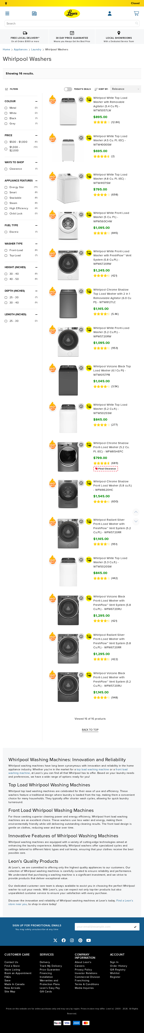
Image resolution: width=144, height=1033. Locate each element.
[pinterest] (80, 940)
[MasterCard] (86, 1023)
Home (6, 49)
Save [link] (7, 980)
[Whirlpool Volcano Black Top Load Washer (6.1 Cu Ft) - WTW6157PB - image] (68, 380)
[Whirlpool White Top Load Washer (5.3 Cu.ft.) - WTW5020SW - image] (68, 572)
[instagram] (72, 940)
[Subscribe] (135, 926)
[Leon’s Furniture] (72, 13)
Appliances (21, 49)
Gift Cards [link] (46, 992)
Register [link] (115, 977)
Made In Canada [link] (14, 984)
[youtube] (88, 940)
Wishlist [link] (115, 973)
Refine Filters (14, 89)
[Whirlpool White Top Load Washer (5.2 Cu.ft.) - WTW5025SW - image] (68, 418)
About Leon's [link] (83, 962)
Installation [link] (46, 977)
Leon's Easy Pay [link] (50, 988)
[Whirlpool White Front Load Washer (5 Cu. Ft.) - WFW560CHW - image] (68, 227)
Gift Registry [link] (118, 970)
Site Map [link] (9, 992)
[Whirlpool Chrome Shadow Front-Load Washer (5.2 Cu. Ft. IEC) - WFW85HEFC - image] (68, 457)
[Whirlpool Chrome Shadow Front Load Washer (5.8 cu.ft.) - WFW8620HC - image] (68, 495)
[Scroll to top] (136, 511)
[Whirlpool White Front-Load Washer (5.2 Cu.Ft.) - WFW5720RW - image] (68, 342)
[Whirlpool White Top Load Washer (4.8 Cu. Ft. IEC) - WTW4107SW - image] (68, 188)
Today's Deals (82, 89)
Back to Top (90, 730)
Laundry (36, 49)
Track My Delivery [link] (51, 966)
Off (68, 89)
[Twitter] (55, 940)
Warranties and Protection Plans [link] (50, 982)
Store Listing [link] (12, 970)
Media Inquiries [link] (84, 988)
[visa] (67, 1023)
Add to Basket (89, 99)
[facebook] (64, 940)
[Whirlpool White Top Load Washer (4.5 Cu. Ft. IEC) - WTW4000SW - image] (68, 150)
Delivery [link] (45, 962)
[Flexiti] (57, 1023)
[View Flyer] (34, 13)
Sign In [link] (114, 962)
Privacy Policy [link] (83, 970)
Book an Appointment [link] (18, 973)
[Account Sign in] (109, 13)
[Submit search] (136, 23)
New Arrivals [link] (12, 988)
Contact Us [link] (11, 962)
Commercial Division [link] (87, 977)
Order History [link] (118, 966)
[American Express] (76, 1023)
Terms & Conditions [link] (87, 984)
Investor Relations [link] (86, 973)
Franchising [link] (82, 980)
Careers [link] (80, 966)
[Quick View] (81, 99)
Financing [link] (46, 973)
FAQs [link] (7, 977)
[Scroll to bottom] (136, 521)
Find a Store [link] (12, 966)
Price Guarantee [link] (50, 970)
